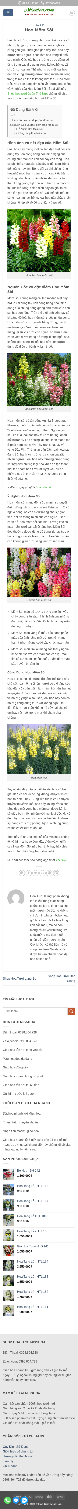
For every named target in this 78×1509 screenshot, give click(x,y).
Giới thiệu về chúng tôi (18, 1451)
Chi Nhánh (10, 1466)
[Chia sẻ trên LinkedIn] (56, 873)
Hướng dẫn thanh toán (18, 1456)
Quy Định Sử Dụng (16, 1446)
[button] (8, 12)
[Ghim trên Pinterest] (49, 873)
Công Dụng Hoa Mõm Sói (32, 133)
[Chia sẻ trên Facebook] (29, 873)
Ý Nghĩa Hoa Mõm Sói (30, 129)
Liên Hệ (8, 1461)
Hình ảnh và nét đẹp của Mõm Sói (32, 120)
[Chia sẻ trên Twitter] (35, 873)
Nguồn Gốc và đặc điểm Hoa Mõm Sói (35, 124)
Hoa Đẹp (39, 25)
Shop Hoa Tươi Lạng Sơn (20, 978)
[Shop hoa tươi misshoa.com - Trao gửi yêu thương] (39, 12)
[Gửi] (71, 1011)
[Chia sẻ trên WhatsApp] (22, 873)
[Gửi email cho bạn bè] (42, 873)
